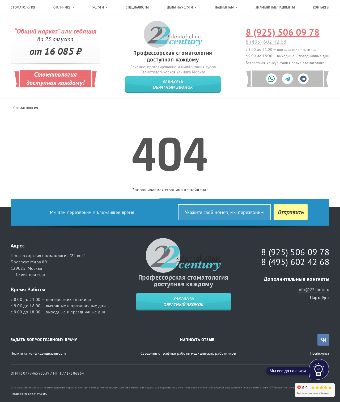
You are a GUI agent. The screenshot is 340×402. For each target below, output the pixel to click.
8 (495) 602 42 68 (266, 41)
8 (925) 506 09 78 (283, 32)
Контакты (321, 7)
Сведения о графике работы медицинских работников (188, 353)
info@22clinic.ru (313, 289)
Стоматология (23, 7)
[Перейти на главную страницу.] (173, 34)
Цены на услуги (180, 7)
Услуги (98, 7)
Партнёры (319, 297)
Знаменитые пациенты (275, 7)
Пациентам (224, 7)
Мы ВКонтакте (323, 340)
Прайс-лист (319, 353)
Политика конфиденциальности (38, 353)
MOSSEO (42, 393)
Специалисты (137, 7)
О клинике (62, 7)
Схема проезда (30, 274)
